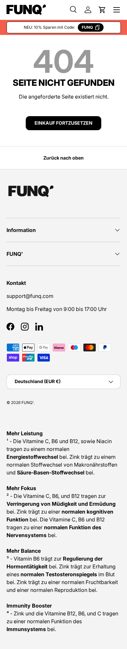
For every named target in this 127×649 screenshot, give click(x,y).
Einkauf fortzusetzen (63, 123)
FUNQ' (27, 402)
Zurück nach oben (63, 158)
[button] (102, 10)
